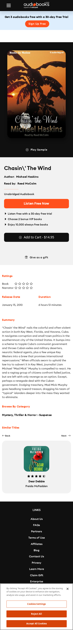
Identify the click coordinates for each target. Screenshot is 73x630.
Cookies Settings (36, 603)
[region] (36, 606)
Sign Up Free (37, 23)
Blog (36, 550)
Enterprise (36, 581)
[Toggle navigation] (8, 5)
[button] (6, 436)
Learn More (36, 569)
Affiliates (36, 544)
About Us (37, 519)
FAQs (36, 525)
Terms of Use (36, 537)
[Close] (67, 589)
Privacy (36, 562)
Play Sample (39, 150)
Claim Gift (36, 575)
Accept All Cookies (36, 623)
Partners (36, 531)
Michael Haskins (27, 177)
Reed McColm (26, 184)
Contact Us (36, 556)
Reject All (36, 613)
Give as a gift (39, 257)
